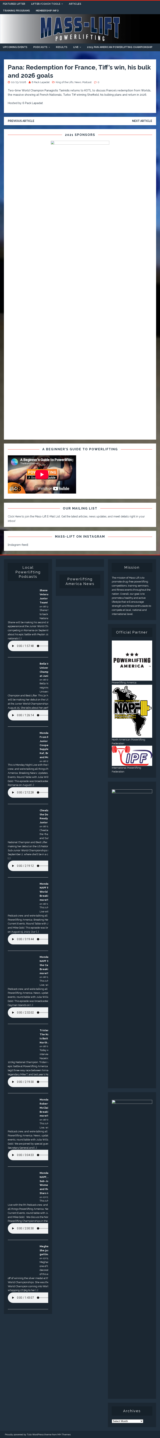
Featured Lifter (14, 4)
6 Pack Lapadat (41, 82)
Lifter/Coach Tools (45, 4)
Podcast (87, 82)
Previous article (21, 120)
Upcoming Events (15, 47)
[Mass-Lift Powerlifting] (80, 41)
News (78, 82)
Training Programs (16, 10)
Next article (142, 120)
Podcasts (40, 47)
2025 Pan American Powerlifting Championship (120, 47)
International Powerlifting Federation (126, 769)
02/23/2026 (18, 82)
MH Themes (64, 1434)
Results (62, 47)
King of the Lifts (64, 82)
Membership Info (47, 10)
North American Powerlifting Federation (128, 741)
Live (76, 47)
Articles (75, 4)
